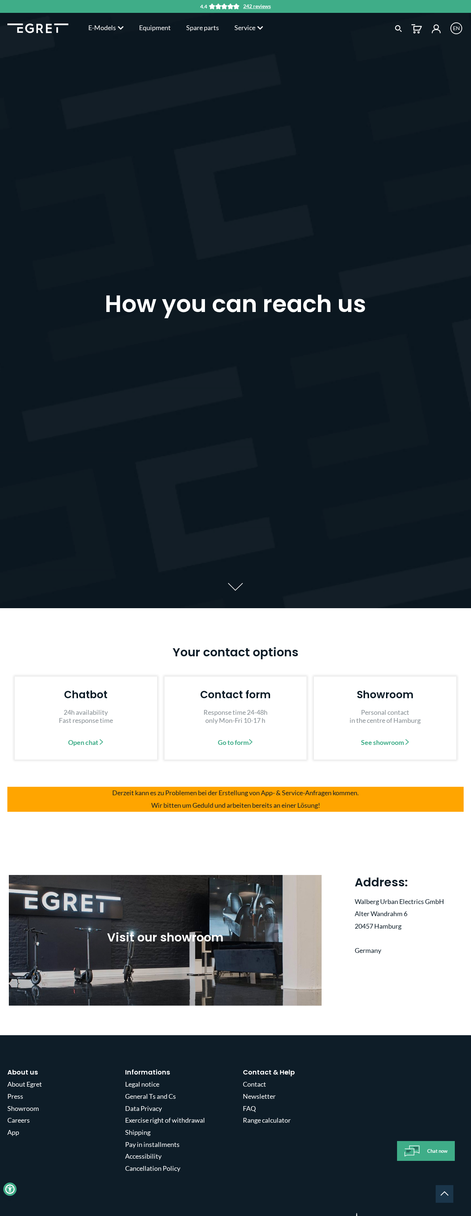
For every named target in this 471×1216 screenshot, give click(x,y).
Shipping (137, 1132)
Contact (254, 1084)
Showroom (23, 1108)
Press (15, 1096)
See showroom (383, 742)
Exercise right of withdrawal (165, 1120)
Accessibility (143, 1156)
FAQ (249, 1108)
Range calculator (267, 1120)
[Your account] (436, 28)
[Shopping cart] (416, 28)
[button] (10, 1189)
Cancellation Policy (152, 1168)
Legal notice (142, 1084)
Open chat (83, 742)
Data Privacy (143, 1108)
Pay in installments (152, 1144)
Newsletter (259, 1096)
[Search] (398, 28)
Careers (18, 1120)
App (13, 1132)
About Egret (24, 1084)
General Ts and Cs (150, 1096)
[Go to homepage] (37, 28)
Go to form (233, 742)
